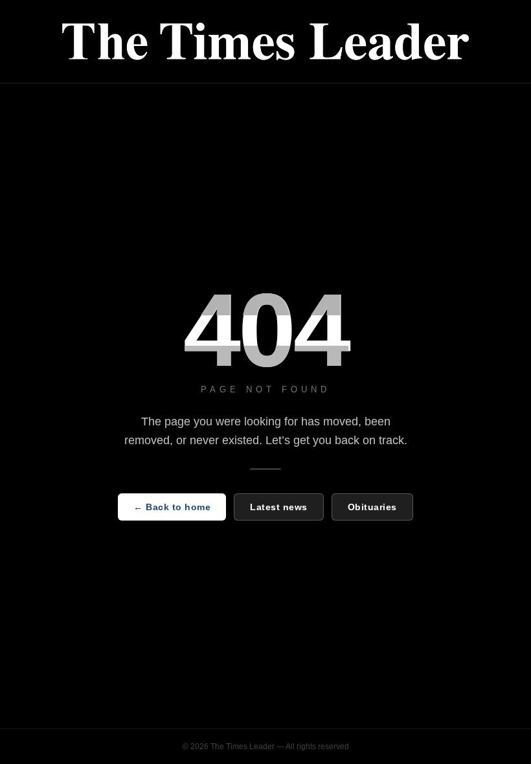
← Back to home (171, 507)
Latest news (279, 507)
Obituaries (372, 507)
